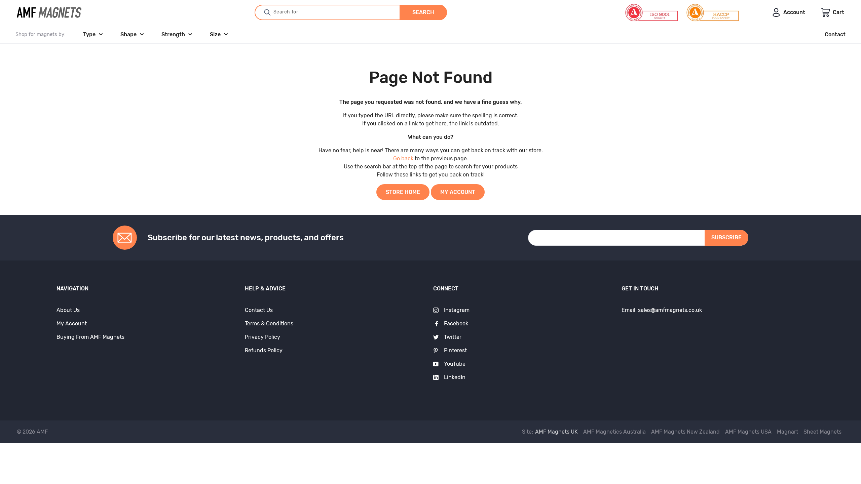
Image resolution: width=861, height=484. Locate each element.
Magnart (787, 432)
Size (215, 34)
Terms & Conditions (269, 323)
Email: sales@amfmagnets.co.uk (662, 310)
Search (423, 12)
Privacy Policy (262, 337)
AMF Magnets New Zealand (685, 432)
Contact (835, 34)
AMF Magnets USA (748, 432)
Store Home (403, 192)
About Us (68, 310)
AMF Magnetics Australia (614, 432)
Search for (285, 12)
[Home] (49, 12)
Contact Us (259, 310)
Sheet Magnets (822, 432)
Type (89, 34)
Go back (403, 158)
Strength (173, 34)
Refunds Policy (264, 350)
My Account (457, 192)
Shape (128, 34)
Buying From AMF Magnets (90, 337)
